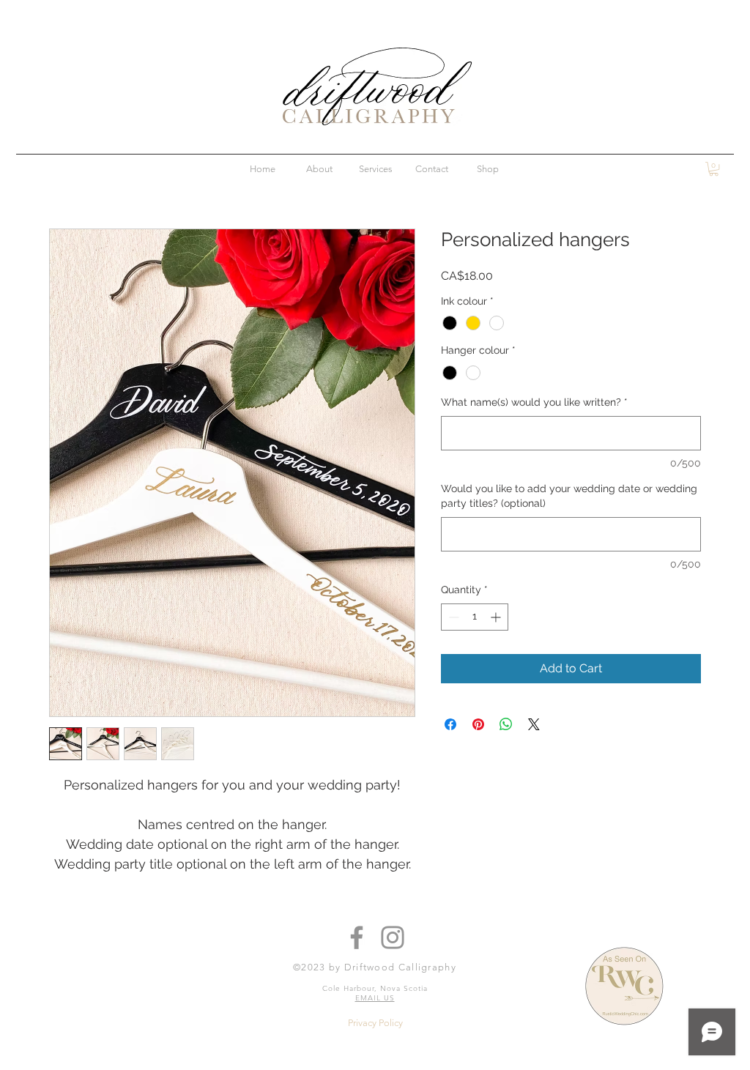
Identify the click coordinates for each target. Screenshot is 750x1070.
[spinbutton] (474, 617)
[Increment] (497, 617)
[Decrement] (452, 617)
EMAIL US (375, 998)
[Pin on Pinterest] (478, 724)
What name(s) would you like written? (534, 402)
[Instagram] (392, 937)
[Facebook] (356, 937)
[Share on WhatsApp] (506, 724)
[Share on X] (534, 724)
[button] (713, 169)
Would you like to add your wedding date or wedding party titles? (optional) (569, 496)
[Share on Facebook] (450, 724)
